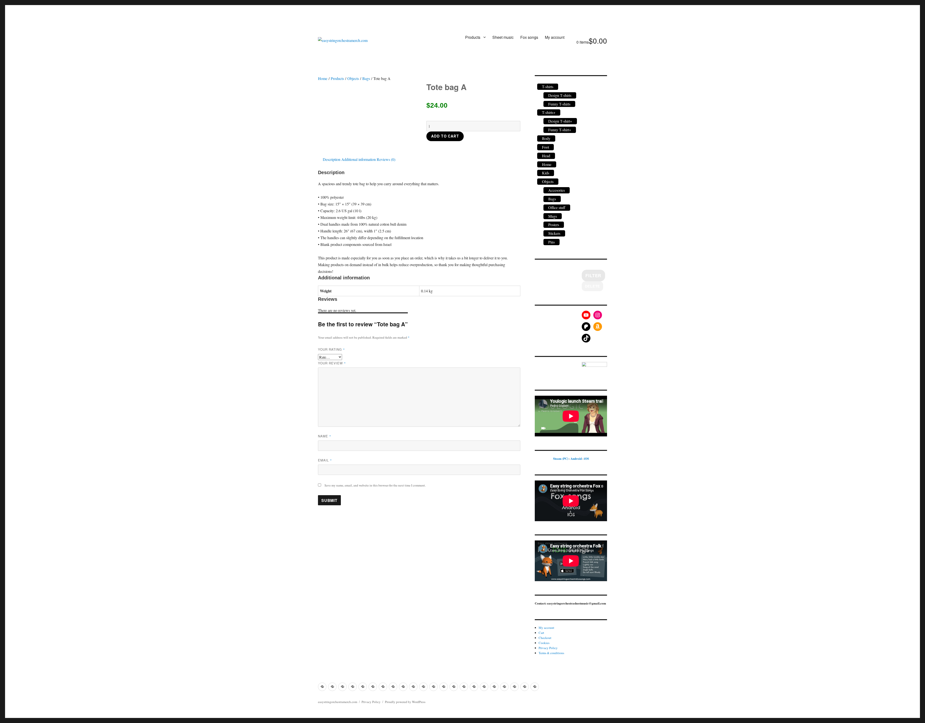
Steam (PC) (560, 458)
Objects (353, 78)
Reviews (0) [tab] (386, 159)
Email (325, 460)
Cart (541, 633)
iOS (586, 458)
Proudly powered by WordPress (405, 702)
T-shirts (547, 86)
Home (322, 78)
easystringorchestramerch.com (337, 702)
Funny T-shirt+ (559, 129)
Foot (545, 147)
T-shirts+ (548, 112)
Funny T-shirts (559, 103)
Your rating (331, 349)
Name (324, 436)
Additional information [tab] (358, 159)
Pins (551, 241)
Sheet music (503, 37)
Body (546, 138)
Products (472, 37)
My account (554, 37)
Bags (366, 78)
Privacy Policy (548, 648)
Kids (545, 172)
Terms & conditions (551, 653)
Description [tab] (331, 159)
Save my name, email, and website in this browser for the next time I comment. (375, 485)
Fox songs (529, 37)
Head (546, 155)
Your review (332, 363)
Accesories (556, 190)
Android (576, 458)
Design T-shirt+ (560, 121)
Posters (553, 224)
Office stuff (556, 207)
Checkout (545, 638)
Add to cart (445, 136)
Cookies (544, 643)
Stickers (554, 233)
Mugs (552, 216)
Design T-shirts (559, 95)
